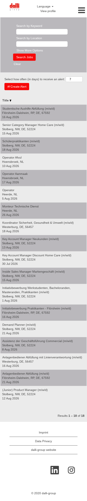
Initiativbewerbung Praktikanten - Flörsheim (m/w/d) (36, 308)
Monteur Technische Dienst (20, 206)
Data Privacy (43, 441)
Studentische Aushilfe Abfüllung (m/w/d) (28, 108)
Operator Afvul (12, 157)
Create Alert (18, 86)
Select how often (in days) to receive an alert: (34, 79)
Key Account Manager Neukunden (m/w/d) (30, 239)
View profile (48, 11)
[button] (72, 10)
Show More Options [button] (29, 50)
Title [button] (6, 100)
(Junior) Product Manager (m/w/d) (25, 390)
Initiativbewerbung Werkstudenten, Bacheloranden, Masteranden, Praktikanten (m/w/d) (36, 290)
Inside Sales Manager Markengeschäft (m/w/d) (33, 271)
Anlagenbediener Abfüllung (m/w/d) (25, 373)
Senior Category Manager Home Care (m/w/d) (33, 125)
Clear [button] (17, 64)
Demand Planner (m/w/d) (19, 324)
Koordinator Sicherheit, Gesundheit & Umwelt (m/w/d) (38, 222)
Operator (8, 190)
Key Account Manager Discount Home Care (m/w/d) (36, 255)
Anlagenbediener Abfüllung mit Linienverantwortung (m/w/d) (42, 357)
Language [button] (44, 6)
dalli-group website (43, 449)
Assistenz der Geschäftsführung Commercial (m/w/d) (37, 341)
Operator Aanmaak (15, 173)
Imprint (43, 432)
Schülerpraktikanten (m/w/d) (21, 141)
